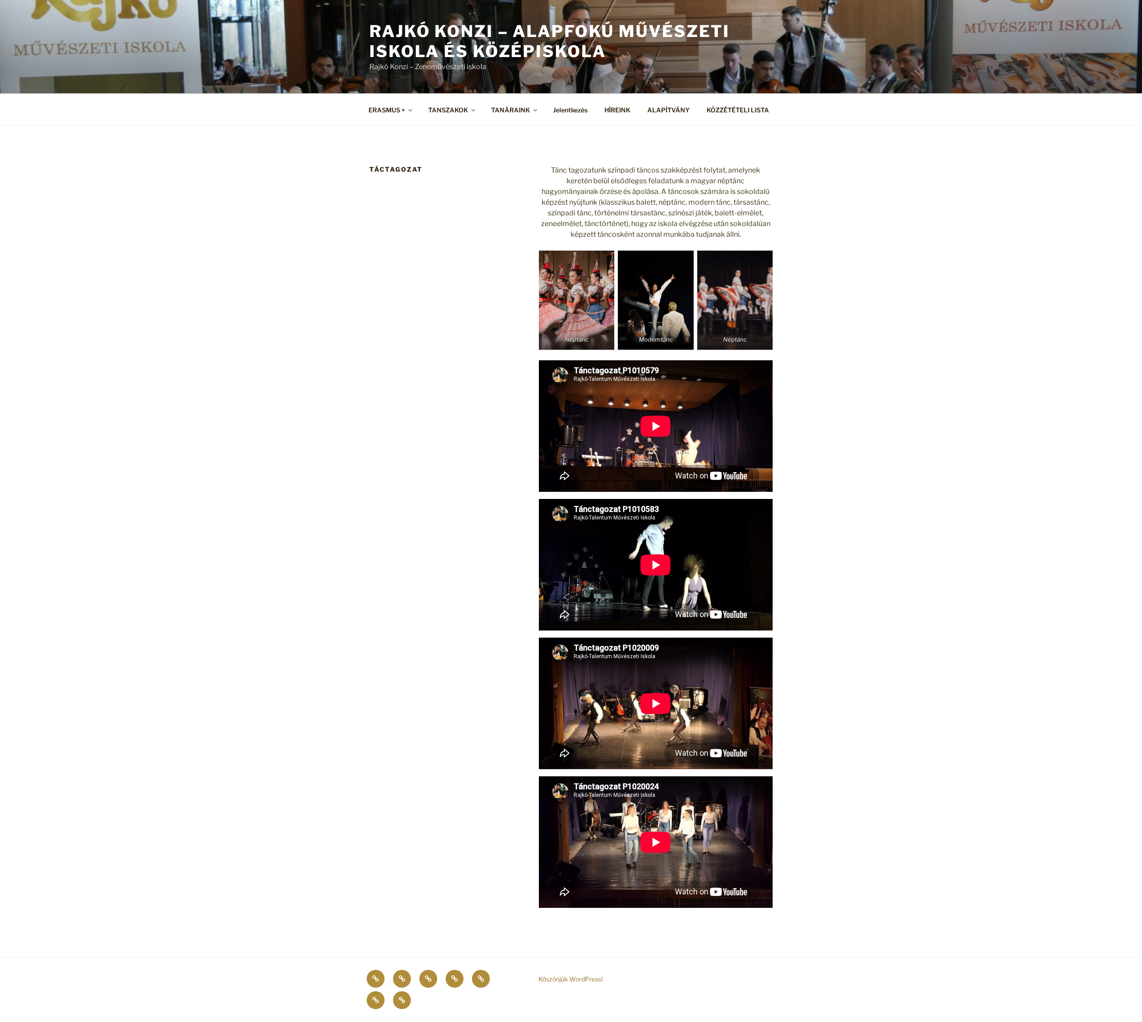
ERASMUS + (386, 110)
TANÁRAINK (510, 110)
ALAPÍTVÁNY (668, 110)
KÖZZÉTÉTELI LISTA (738, 110)
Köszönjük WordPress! (570, 979)
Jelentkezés (570, 110)
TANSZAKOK (448, 110)
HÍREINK (617, 110)
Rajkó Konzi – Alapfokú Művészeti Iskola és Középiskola (549, 41)
